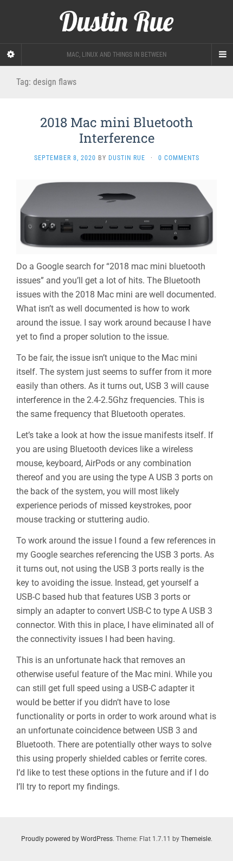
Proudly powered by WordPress (67, 839)
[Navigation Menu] (222, 54)
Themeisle (196, 839)
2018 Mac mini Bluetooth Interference (116, 130)
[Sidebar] (11, 54)
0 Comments (178, 158)
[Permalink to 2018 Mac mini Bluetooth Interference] (116, 216)
